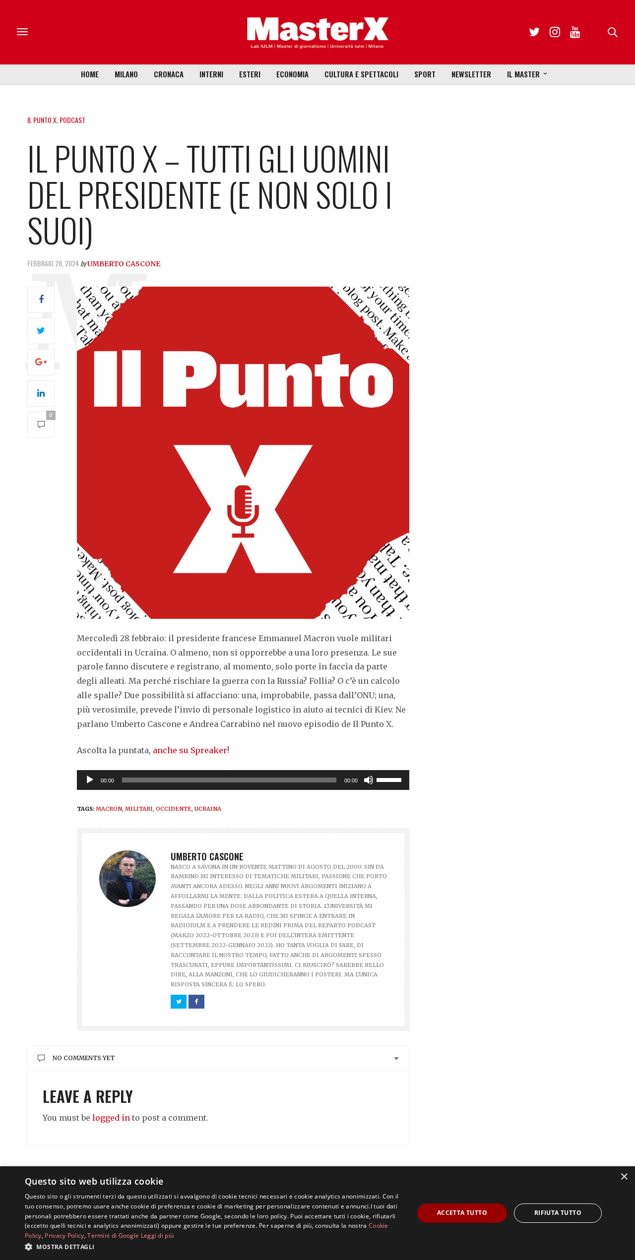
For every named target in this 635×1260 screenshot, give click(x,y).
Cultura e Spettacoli (361, 73)
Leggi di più (157, 1235)
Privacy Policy (64, 1235)
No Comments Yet (84, 1058)
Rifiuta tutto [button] (557, 1212)
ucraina (207, 808)
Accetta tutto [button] (462, 1212)
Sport (425, 73)
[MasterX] (317, 32)
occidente (173, 808)
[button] (213, 1247)
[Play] (90, 780)
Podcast (72, 120)
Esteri (249, 73)
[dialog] (317, 1213)
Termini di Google (113, 1235)
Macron (109, 808)
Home (90, 73)
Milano (126, 73)
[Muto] (369, 780)
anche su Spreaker (190, 750)
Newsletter (471, 73)
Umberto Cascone (123, 263)
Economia (292, 73)
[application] (243, 780)
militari (139, 808)
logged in (111, 1118)
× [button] (624, 1177)
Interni (211, 73)
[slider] (390, 779)
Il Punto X (42, 120)
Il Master (523, 73)
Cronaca (169, 73)
